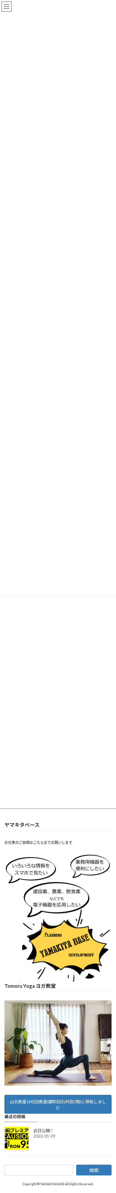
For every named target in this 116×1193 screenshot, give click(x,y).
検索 (94, 1170)
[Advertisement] (58, 626)
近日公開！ (43, 1130)
